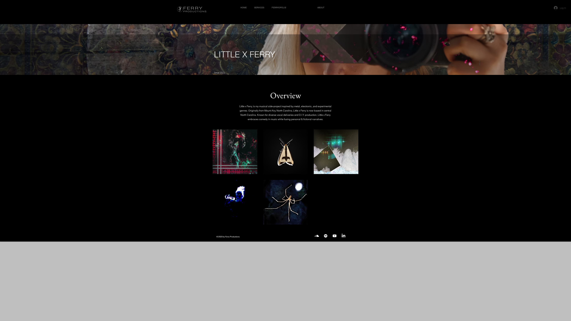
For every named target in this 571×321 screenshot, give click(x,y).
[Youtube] (334, 236)
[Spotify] (325, 236)
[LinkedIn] (343, 236)
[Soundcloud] (316, 236)
